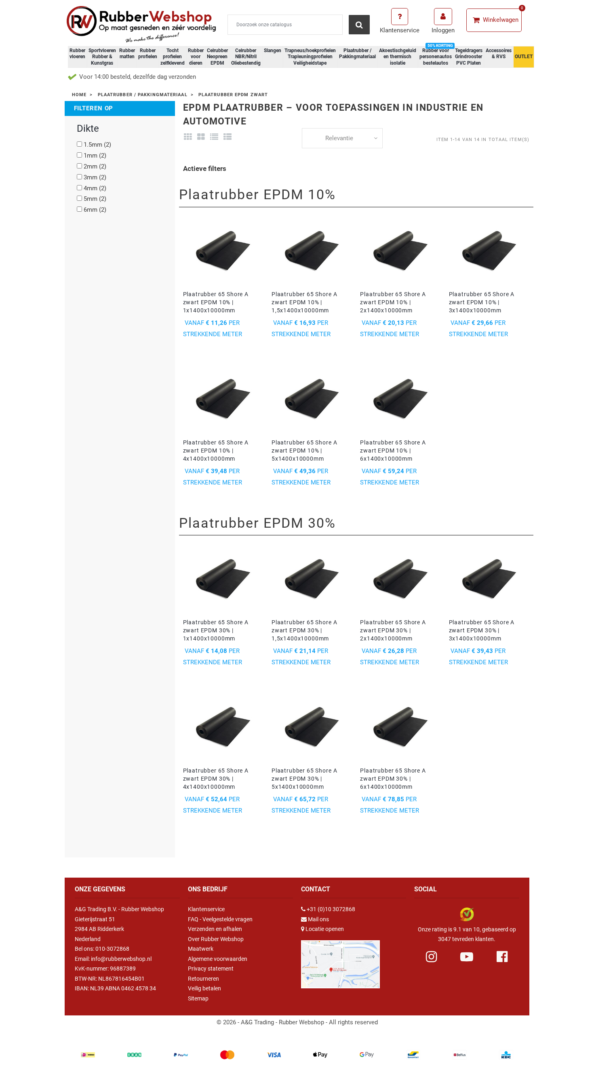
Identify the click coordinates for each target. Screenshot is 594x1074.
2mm (95, 166)
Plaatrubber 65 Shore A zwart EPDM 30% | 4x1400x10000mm (216, 778)
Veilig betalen (204, 988)
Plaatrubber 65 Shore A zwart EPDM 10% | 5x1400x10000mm (304, 450)
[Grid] (188, 137)
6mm (95, 209)
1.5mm (97, 144)
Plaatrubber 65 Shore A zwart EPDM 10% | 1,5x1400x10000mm (304, 302)
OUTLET (524, 56)
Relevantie (339, 138)
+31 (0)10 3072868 (331, 909)
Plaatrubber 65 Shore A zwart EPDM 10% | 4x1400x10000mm (216, 450)
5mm (95, 198)
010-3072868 (112, 949)
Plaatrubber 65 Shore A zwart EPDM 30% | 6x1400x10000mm (392, 778)
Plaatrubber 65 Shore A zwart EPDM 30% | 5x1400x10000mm (304, 778)
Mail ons (318, 919)
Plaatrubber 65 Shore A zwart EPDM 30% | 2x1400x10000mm (392, 630)
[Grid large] (201, 137)
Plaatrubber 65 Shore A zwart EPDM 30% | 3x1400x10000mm (481, 630)
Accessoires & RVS (499, 54)
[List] (214, 137)
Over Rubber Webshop (216, 939)
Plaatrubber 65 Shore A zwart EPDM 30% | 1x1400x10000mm (216, 630)
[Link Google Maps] (340, 960)
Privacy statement (211, 968)
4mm (95, 188)
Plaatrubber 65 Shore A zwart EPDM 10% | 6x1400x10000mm (392, 450)
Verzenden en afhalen (215, 929)
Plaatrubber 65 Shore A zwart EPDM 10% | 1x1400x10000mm (216, 302)
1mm (95, 155)
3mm (95, 177)
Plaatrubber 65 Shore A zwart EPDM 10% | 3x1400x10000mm (481, 302)
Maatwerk (200, 949)
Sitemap (198, 998)
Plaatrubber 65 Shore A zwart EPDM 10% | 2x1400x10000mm (392, 302)
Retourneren (203, 978)
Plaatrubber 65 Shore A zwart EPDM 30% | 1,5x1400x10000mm (304, 630)
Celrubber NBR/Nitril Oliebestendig (246, 57)
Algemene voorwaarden (217, 959)
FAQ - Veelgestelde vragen (220, 919)
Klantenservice (206, 909)
